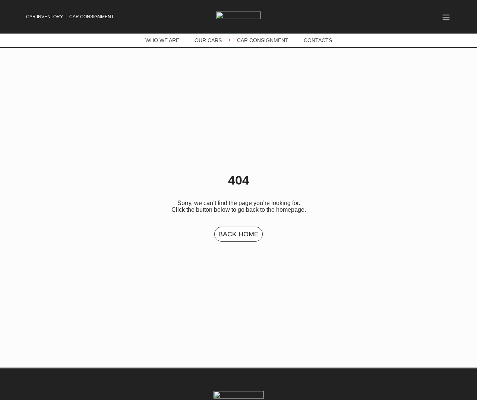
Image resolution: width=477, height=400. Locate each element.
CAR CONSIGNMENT (262, 40)
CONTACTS (318, 40)
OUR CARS (208, 40)
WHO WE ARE (162, 40)
